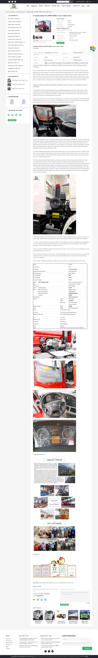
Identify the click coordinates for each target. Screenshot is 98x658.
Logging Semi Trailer (13, 68)
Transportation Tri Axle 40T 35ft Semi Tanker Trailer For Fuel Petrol (28, 642)
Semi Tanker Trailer (12, 18)
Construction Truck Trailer (14, 65)
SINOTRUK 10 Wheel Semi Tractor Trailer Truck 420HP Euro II (38, 622)
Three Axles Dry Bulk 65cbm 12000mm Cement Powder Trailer (50, 646)
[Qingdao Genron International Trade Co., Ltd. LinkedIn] (15, 2)
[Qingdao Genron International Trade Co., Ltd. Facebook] (9, 2)
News (83, 6)
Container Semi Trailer (13, 39)
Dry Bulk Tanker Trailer (13, 21)
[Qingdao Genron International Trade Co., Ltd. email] (9, 115)
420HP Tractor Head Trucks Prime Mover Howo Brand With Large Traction (85, 622)
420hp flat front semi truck (67, 582)
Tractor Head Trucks (20, 12)
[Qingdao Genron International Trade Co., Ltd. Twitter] (12, 2)
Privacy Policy (14, 656)
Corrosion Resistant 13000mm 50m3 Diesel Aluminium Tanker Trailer (28, 639)
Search (71, 1)
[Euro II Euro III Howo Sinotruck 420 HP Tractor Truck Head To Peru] (61, 615)
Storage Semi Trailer (13, 36)
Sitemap (8, 648)
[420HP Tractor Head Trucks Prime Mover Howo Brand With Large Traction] (85, 615)
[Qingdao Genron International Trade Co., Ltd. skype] (21, 115)
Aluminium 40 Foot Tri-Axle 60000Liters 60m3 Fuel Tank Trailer (29, 646)
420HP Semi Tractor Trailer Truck (20, 80)
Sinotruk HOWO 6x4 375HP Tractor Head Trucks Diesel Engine (49, 622)
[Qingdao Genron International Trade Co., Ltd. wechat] (17, 115)
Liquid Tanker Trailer (13, 24)
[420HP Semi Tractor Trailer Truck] (9, 80)
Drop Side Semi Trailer (13, 27)
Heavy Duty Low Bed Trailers (15, 42)
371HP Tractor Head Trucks (18, 84)
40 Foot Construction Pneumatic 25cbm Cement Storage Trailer (50, 639)
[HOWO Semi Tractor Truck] (9, 88)
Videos (41, 6)
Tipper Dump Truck (12, 30)
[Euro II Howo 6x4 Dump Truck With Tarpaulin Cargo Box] (73, 615)
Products (34, 6)
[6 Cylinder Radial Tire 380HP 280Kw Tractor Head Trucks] (43, 26)
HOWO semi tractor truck (55, 582)
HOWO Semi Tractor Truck (18, 88)
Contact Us (76, 6)
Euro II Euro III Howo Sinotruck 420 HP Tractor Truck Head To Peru (61, 622)
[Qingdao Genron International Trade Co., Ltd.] (14, 6)
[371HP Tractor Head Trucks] (9, 84)
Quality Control (66, 6)
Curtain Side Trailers (13, 48)
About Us (47, 6)
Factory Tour (55, 6)
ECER (86, 656)
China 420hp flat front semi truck (25, 656)
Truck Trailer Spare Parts (14, 45)
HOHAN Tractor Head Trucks (41, 582)
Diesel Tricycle (11, 71)
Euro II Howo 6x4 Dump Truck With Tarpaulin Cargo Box (73, 622)
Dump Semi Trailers (13, 33)
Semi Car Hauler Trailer (13, 51)
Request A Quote (80, 1)
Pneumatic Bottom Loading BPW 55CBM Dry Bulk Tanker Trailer (50, 642)
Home (27, 6)
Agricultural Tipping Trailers (15, 54)
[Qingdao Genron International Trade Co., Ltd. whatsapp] (13, 115)
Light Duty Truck (12, 62)
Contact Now (60, 42)
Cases (88, 6)
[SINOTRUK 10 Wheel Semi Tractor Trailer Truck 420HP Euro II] (38, 615)
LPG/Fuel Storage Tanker (14, 59)
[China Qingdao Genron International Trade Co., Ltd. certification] (12, 101)
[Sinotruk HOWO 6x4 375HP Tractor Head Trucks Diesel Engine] (50, 615)
